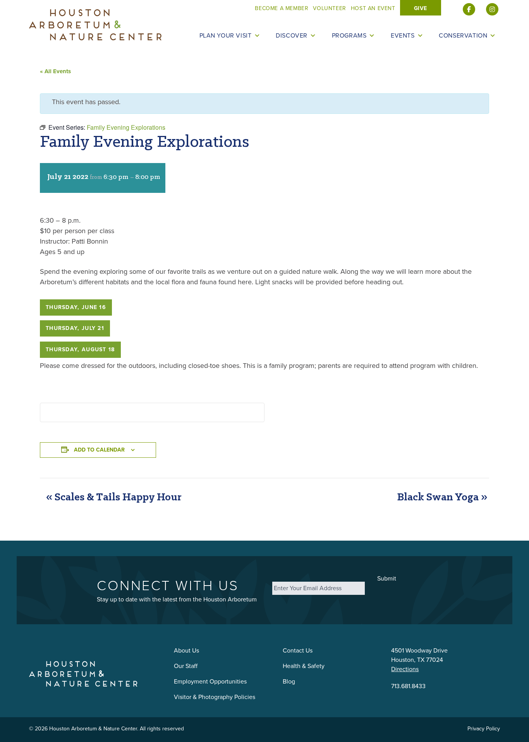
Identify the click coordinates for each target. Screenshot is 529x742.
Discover (291, 35)
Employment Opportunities (210, 681)
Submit (386, 578)
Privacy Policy (483, 729)
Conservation (463, 35)
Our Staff (186, 665)
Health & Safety (304, 665)
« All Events (55, 71)
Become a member (281, 8)
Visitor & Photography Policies (214, 696)
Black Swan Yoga (442, 497)
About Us (186, 650)
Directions (405, 669)
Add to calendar (99, 450)
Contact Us (298, 650)
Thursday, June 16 (76, 307)
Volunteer (329, 8)
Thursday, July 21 (75, 328)
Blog (289, 681)
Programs (349, 35)
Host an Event (373, 8)
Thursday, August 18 (80, 349)
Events (403, 35)
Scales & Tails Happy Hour (113, 497)
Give (420, 8)
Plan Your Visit (225, 35)
